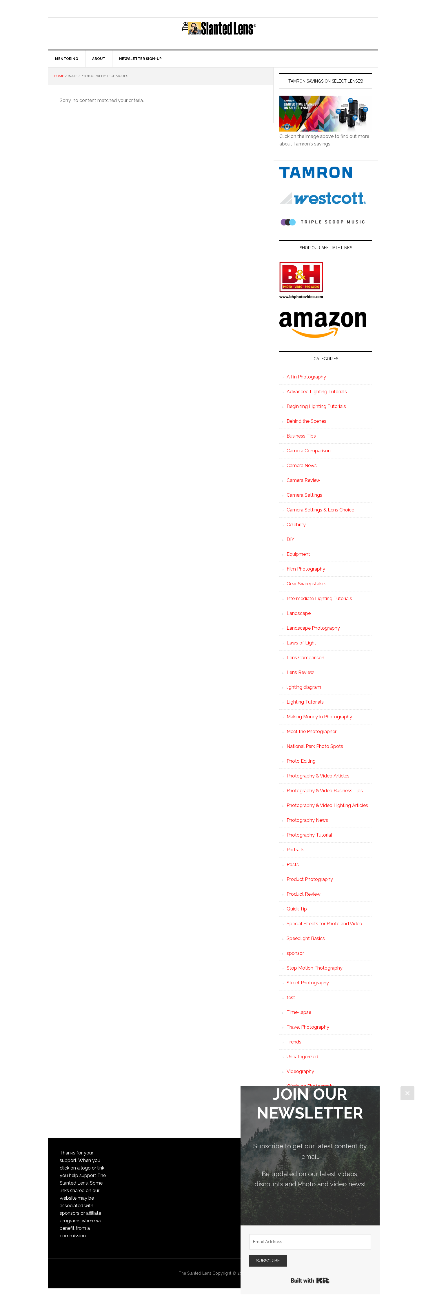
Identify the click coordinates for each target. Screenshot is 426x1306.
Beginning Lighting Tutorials (316, 406)
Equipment (298, 554)
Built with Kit (310, 1280)
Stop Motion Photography (315, 968)
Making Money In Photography (319, 717)
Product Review (304, 894)
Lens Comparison (305, 657)
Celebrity (296, 524)
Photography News (307, 820)
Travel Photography (308, 1027)
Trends (294, 1042)
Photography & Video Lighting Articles (327, 805)
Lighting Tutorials (305, 702)
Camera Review (303, 480)
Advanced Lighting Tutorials (317, 391)
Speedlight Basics (306, 938)
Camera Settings (304, 495)
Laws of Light (301, 643)
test (291, 997)
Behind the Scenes (306, 421)
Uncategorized (302, 1056)
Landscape (299, 613)
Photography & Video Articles (318, 776)
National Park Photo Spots (315, 746)
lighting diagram (304, 687)
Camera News (302, 465)
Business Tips (301, 436)
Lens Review (300, 672)
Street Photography (308, 983)
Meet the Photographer (311, 731)
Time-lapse (299, 1012)
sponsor (295, 953)
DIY (290, 539)
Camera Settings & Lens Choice (320, 510)
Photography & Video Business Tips (325, 790)
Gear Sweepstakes (307, 583)
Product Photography (310, 879)
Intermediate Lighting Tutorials (319, 598)
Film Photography (306, 569)
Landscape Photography (313, 628)
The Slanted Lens (219, 34)
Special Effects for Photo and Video (324, 923)
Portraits (296, 850)
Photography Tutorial (309, 835)
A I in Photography (306, 377)
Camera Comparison (309, 450)
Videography (300, 1071)
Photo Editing (301, 761)
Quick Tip (297, 909)
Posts (293, 864)
